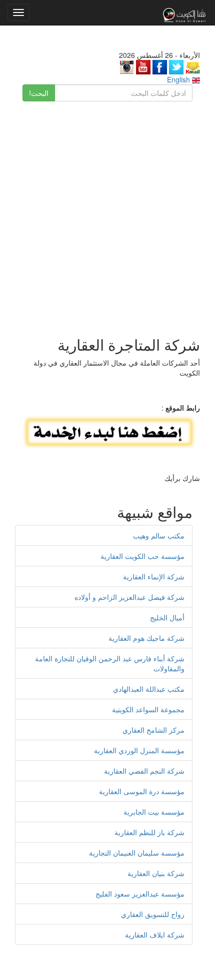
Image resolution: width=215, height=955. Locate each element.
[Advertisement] (107, 213)
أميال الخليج (167, 617)
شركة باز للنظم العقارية (149, 832)
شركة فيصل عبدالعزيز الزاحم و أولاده (129, 597)
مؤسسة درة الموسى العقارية (141, 791)
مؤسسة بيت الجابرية (154, 812)
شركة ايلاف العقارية (154, 935)
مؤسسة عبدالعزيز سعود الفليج (140, 894)
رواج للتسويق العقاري (152, 914)
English (179, 79)
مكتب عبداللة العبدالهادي (148, 689)
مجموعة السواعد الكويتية (148, 709)
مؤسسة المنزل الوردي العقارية (139, 750)
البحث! (38, 93)
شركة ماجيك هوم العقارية (146, 638)
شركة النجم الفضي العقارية (144, 771)
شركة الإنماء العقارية (153, 576)
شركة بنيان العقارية (156, 873)
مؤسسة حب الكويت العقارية (142, 556)
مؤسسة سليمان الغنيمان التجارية (136, 853)
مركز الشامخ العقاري (153, 730)
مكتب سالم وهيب (158, 535)
